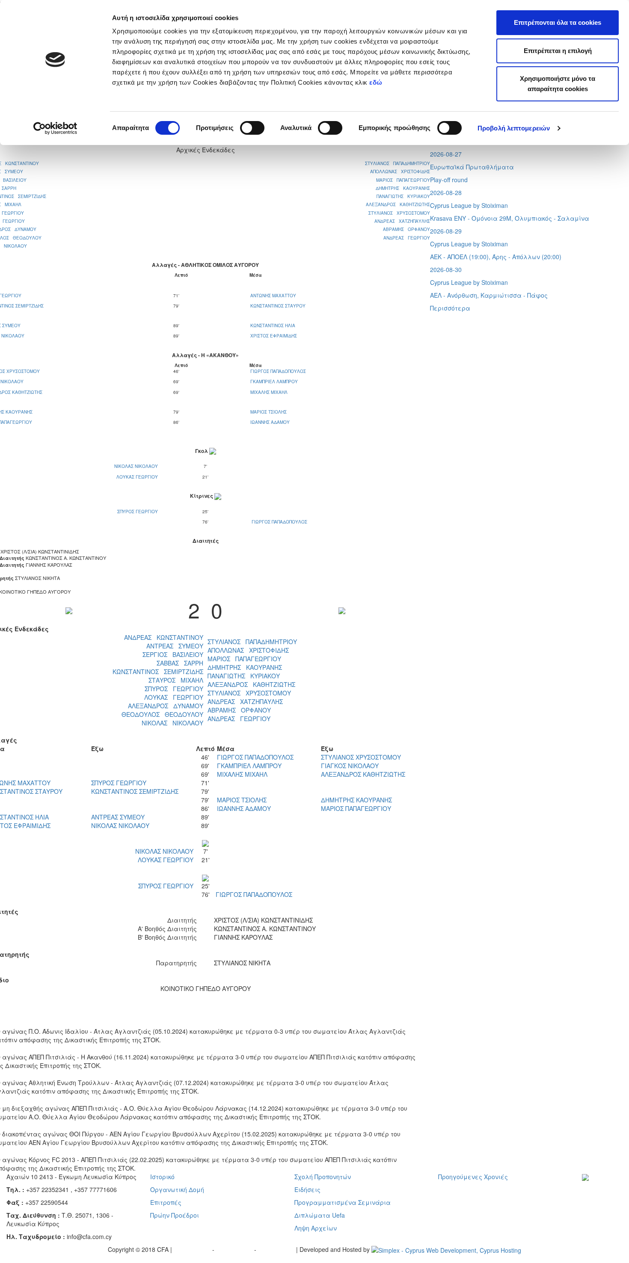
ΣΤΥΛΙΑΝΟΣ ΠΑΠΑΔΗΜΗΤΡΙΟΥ (397, 163)
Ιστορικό (162, 1176)
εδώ (376, 82)
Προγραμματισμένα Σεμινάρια (342, 1202)
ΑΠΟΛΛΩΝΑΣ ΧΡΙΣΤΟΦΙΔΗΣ (400, 172)
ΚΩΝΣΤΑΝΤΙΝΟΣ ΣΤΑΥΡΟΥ (278, 306)
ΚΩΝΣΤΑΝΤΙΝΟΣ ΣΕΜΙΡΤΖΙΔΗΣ (158, 671)
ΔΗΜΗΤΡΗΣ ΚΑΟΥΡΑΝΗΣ (403, 188)
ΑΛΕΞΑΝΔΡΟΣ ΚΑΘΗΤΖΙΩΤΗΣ (398, 204)
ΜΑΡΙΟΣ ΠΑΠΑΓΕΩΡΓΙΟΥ (403, 180)
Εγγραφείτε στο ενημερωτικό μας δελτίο (604, 1198)
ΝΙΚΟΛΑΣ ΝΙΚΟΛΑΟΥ (136, 466)
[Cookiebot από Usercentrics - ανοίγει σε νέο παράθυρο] (55, 128)
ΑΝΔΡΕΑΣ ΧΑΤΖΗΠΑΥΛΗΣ (402, 221)
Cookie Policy (277, 1249)
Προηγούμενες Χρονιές (473, 1176)
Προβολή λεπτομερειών (514, 128)
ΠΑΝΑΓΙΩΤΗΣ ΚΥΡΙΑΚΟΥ (403, 196)
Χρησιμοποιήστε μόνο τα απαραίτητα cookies (557, 83)
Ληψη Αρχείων (315, 1228)
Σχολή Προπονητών (322, 1176)
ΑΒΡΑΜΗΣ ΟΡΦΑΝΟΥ (406, 229)
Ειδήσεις (307, 1189)
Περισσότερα (450, 308)
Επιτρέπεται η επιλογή (558, 50)
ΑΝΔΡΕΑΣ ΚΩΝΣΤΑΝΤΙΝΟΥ (163, 637)
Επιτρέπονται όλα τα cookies (557, 22)
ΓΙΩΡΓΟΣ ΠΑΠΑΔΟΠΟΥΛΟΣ (278, 371)
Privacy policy (193, 1249)
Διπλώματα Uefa (319, 1215)
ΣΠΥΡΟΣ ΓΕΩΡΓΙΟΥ (138, 512)
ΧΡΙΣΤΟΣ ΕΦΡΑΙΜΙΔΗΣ (273, 336)
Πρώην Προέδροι (174, 1215)
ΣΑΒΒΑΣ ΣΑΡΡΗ (180, 663)
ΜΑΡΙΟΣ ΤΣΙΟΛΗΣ (268, 412)
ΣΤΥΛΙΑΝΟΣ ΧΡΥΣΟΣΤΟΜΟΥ (399, 213)
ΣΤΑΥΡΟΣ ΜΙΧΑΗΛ (175, 680)
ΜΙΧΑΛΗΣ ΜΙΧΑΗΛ (269, 392)
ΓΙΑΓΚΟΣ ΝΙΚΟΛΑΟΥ (350, 765)
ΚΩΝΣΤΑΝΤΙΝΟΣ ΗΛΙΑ (272, 325)
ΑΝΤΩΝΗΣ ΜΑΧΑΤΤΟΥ (273, 296)
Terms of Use (235, 1249)
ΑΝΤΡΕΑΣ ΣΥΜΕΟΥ (174, 646)
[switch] (252, 128)
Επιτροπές (165, 1202)
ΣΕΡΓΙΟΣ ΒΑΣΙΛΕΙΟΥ (172, 654)
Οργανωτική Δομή (177, 1189)
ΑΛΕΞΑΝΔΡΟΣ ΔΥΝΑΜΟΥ (165, 705)
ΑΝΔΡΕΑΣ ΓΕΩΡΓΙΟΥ (406, 238)
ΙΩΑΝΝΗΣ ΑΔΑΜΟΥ (270, 422)
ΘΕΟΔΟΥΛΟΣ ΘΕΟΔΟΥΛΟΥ (162, 714)
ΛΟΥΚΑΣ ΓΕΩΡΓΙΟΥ (137, 477)
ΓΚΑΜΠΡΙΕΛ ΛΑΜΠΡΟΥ (274, 382)
